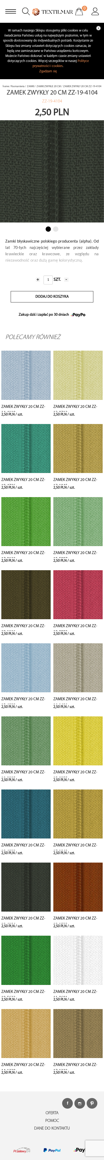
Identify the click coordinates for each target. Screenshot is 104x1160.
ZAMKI (30, 86)
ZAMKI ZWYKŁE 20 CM (49, 86)
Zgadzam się (48, 71)
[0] (82, 15)
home (6, 86)
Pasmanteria (18, 86)
